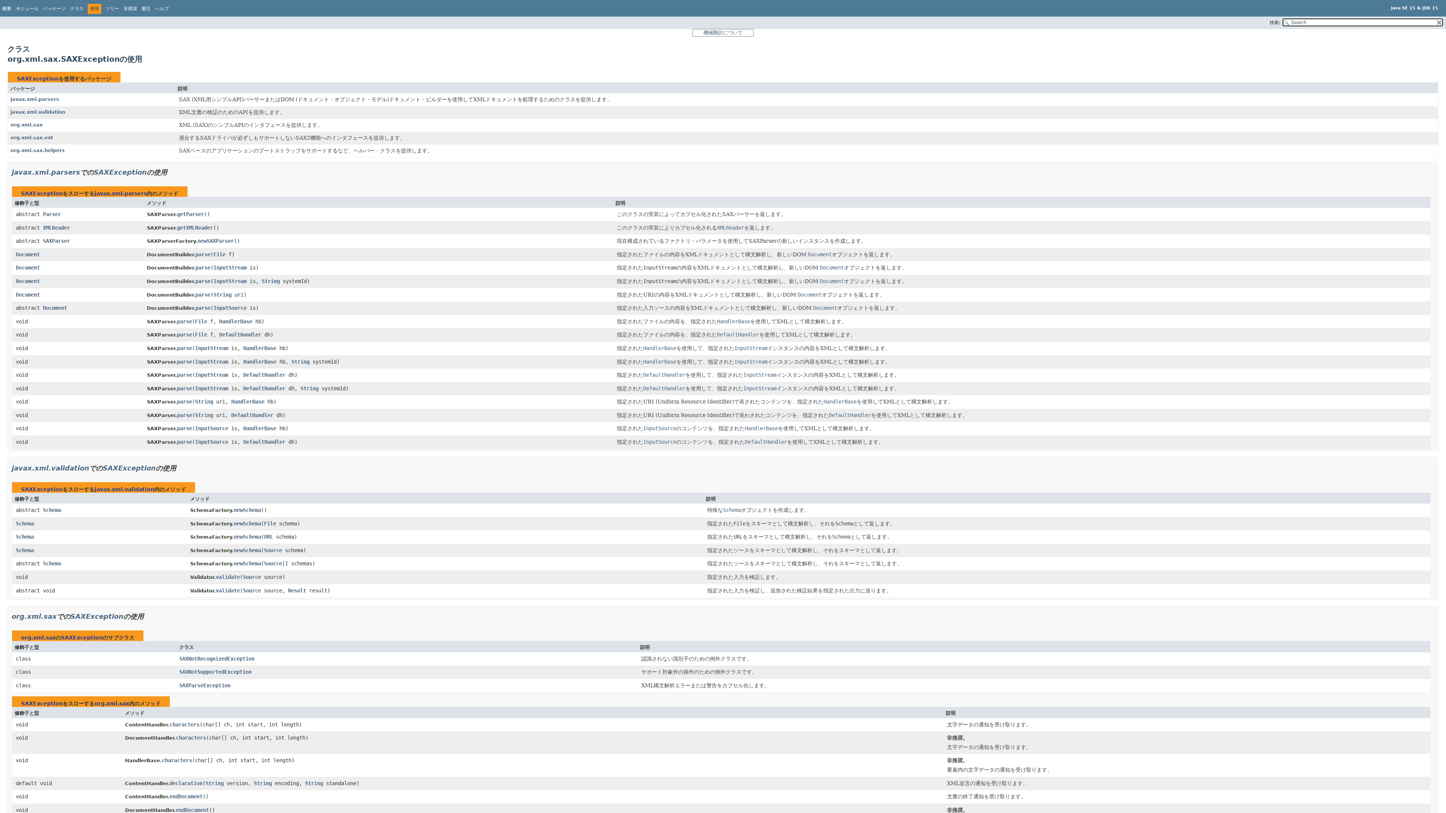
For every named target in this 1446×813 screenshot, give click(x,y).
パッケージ (54, 8)
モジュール (27, 8)
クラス (77, 8)
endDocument (186, 796)
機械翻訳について (723, 32)
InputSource (230, 308)
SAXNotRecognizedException (217, 659)
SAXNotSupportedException (215, 672)
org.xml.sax (27, 125)
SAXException (38, 79)
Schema (52, 510)
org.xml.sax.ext (32, 137)
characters (184, 725)
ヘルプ (162, 8)
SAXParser (56, 241)
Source (273, 550)
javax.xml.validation (38, 112)
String (271, 281)
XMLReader (56, 228)
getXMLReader (195, 228)
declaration (186, 783)
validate (228, 577)
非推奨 (130, 8)
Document (28, 254)
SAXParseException (204, 685)
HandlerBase (235, 321)
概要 (6, 8)
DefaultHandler (240, 335)
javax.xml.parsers (35, 99)
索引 (146, 8)
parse (202, 254)
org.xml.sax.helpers (38, 150)
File (220, 254)
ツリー (112, 8)
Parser (52, 214)
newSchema (247, 510)
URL (268, 537)
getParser (190, 214)
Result (297, 591)
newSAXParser (216, 241)
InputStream (230, 268)
